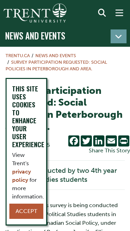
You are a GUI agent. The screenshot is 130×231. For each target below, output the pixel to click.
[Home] (35, 13)
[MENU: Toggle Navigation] (119, 13)
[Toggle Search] (102, 13)
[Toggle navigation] (119, 36)
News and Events (35, 35)
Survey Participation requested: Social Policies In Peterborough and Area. (56, 65)
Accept (26, 211)
